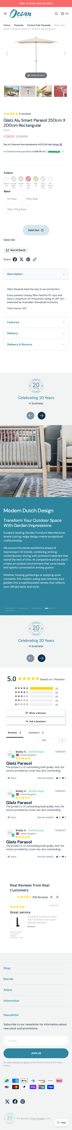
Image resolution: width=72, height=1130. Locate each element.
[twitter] (21, 260)
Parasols (18, 25)
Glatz (6, 130)
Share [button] (13, 778)
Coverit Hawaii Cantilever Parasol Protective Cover (16, 935)
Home (6, 25)
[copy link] (35, 260)
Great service (20, 912)
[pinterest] (28, 260)
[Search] (56, 14)
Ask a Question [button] (37, 721)
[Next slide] (65, 53)
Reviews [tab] (12, 732)
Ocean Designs (37, 1118)
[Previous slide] (6, 53)
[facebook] (15, 260)
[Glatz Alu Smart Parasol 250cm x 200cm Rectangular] (11, 91)
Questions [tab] (33, 732)
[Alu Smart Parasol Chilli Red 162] (44, 91)
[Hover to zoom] (36, 55)
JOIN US (36, 1053)
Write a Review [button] (37, 713)
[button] (5, 14)
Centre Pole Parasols (39, 25)
